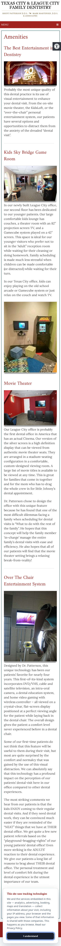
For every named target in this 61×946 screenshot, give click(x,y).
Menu (5, 24)
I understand (30, 936)
